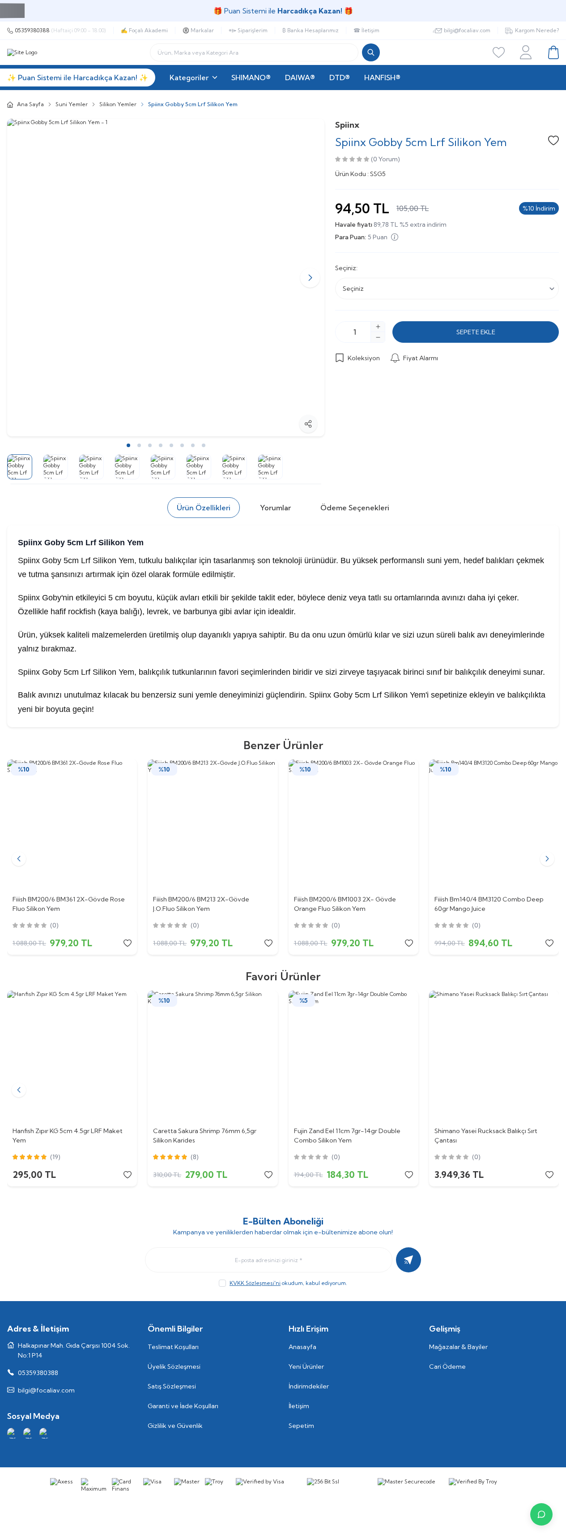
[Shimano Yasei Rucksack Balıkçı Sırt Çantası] (494, 1056)
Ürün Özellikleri (203, 507)
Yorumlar (275, 507)
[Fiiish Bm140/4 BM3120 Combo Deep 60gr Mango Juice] (494, 824)
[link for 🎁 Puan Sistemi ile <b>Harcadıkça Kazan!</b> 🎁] (283, 11)
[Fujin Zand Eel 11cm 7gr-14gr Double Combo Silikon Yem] (353, 1056)
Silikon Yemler (117, 104)
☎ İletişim (366, 30)
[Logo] (22, 52)
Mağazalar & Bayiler (458, 1347)
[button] (21, 278)
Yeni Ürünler (306, 1366)
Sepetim (301, 1426)
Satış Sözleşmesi (172, 1386)
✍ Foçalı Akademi (144, 30)
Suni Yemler (71, 104)
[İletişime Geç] (541, 1514)
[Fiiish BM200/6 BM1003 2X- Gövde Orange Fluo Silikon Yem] (353, 824)
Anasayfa (302, 1347)
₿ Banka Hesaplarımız (310, 30)
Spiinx (347, 125)
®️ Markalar (198, 30)
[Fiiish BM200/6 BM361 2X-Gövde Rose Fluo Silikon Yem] (72, 824)
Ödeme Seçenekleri (354, 507)
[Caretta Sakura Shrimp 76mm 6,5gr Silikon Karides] (212, 1056)
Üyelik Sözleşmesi (174, 1366)
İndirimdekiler (309, 1386)
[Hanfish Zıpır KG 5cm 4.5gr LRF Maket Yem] (72, 1056)
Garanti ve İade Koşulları (183, 1406)
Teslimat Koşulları (173, 1347)
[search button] (371, 52)
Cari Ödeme (447, 1366)
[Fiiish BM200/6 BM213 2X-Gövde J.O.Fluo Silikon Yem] (212, 824)
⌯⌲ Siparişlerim (248, 30)
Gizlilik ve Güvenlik (175, 1426)
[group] (165, 277)
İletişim (299, 1406)
